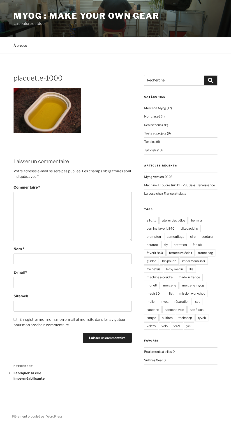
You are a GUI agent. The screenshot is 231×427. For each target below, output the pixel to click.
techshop (185, 318)
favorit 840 (155, 253)
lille (191, 269)
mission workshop (192, 293)
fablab (197, 245)
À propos (20, 45)
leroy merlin (174, 269)
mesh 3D (153, 293)
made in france (189, 277)
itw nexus (153, 269)
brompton (154, 236)
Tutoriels (150, 150)
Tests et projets (155, 133)
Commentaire (27, 187)
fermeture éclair (180, 253)
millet (169, 293)
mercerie (169, 285)
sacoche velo (174, 310)
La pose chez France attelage (165, 193)
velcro (151, 326)
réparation (181, 301)
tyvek (202, 318)
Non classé (152, 116)
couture (152, 245)
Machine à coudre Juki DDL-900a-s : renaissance (179, 185)
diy (166, 245)
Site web (21, 296)
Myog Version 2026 (158, 177)
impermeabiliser (193, 261)
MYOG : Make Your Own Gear (86, 16)
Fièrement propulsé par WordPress (37, 416)
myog (164, 301)
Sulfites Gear (153, 360)
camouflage (175, 236)
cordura (207, 236)
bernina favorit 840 (161, 228)
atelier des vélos (173, 220)
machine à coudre (160, 277)
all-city (151, 220)
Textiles (149, 141)
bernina (196, 220)
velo (165, 326)
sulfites (167, 318)
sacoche (153, 310)
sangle (151, 318)
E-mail (20, 272)
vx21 (176, 326)
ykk (189, 326)
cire (193, 236)
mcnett (152, 285)
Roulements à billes (158, 351)
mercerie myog (193, 285)
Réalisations (153, 125)
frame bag (205, 253)
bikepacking (189, 228)
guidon (151, 261)
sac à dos (196, 310)
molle (151, 301)
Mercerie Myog (155, 108)
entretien (180, 245)
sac (197, 301)
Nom (19, 249)
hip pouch (169, 261)
